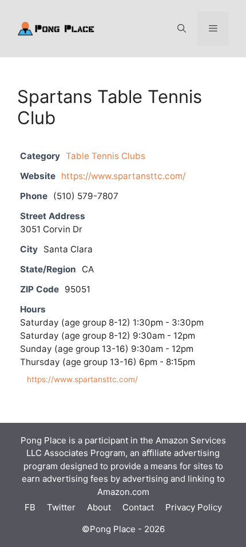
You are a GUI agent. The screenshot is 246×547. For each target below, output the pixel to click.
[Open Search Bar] (181, 28)
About (99, 507)
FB (30, 507)
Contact (138, 507)
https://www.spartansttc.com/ (123, 176)
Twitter (61, 507)
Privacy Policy (193, 507)
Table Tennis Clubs (105, 155)
